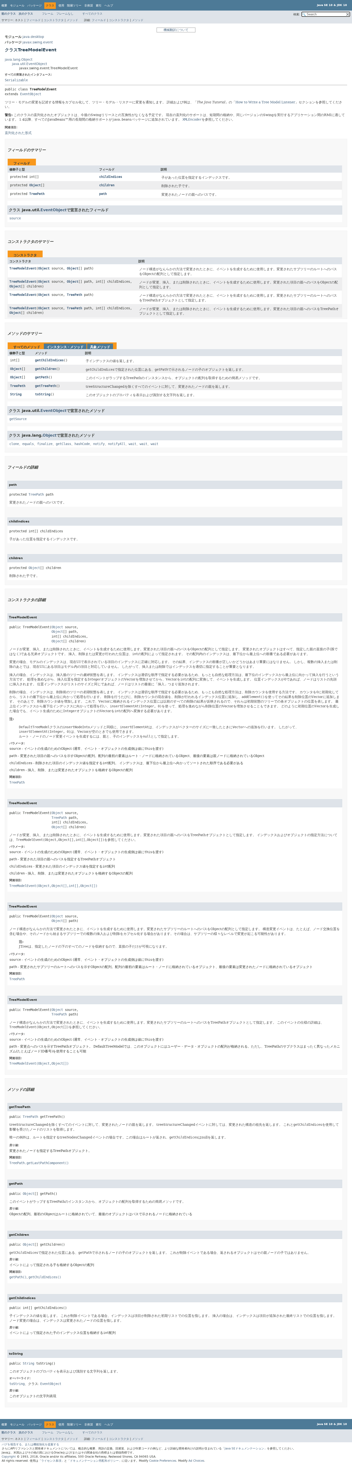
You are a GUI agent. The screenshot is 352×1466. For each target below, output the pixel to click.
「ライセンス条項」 (51, 1460)
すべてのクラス (92, 13)
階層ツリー (74, 5)
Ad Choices (196, 1460)
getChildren (45, 369)
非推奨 (88, 5)
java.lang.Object (18, 60)
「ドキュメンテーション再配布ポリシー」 (94, 1460)
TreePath (37, 194)
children (106, 185)
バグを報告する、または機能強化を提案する (30, 1444)
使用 (61, 5)
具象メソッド (100, 347)
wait (132, 444)
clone (14, 444)
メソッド (72, 20)
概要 (4, 5)
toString (42, 394)
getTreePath (45, 386)
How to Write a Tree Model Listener (265, 102)
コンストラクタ (54, 20)
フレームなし (65, 13)
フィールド (33, 20)
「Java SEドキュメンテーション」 (244, 1448)
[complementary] (162, 1460)
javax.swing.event (38, 42)
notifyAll (116, 444)
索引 (99, 5)
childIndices (110, 177)
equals (28, 444)
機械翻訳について (176, 30)
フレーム (47, 13)
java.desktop (33, 37)
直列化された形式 (18, 133)
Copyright (9, 1456)
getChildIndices (49, 360)
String (16, 394)
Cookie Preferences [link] (162, 1460)
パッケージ (34, 5)
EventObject (30, 94)
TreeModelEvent (22, 268)
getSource (18, 419)
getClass (63, 444)
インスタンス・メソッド (65, 347)
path (103, 194)
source (15, 218)
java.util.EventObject (29, 64)
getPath (41, 377)
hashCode (82, 444)
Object (35, 185)
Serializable (16, 80)
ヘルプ (108, 5)
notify (99, 444)
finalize (44, 444)
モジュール (17, 5)
